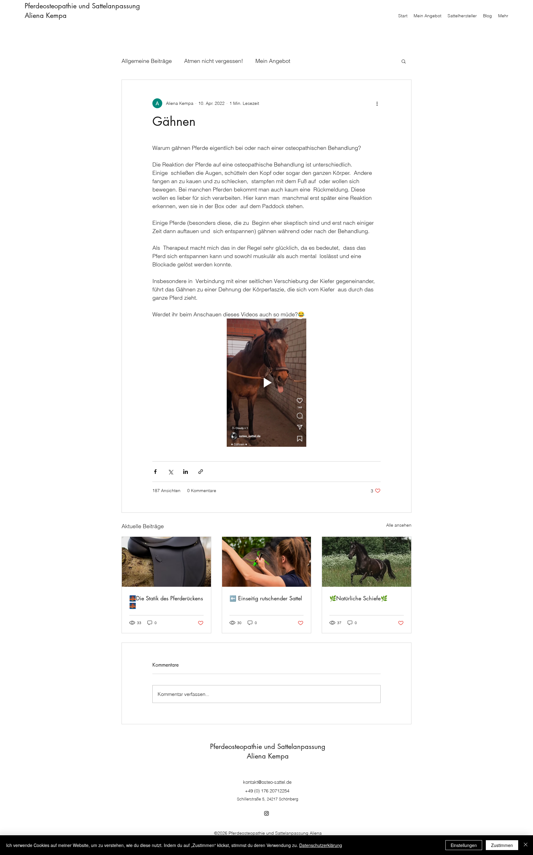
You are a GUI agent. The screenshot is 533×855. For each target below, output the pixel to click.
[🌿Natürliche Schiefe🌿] (366, 562)
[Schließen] (525, 845)
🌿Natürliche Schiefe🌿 (358, 598)
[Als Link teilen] (201, 472)
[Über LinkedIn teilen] (185, 472)
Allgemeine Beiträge (147, 60)
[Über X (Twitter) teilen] (170, 472)
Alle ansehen (398, 525)
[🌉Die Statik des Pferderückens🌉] (166, 562)
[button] (404, 61)
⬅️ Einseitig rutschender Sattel (265, 598)
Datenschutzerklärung (320, 845)
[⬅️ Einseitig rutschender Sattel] (266, 562)
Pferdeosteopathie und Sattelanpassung (82, 6)
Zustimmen (502, 845)
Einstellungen (464, 845)
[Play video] (266, 383)
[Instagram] (266, 813)
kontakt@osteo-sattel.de (267, 782)
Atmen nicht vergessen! (213, 60)
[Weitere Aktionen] (377, 103)
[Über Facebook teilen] (155, 472)
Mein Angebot (272, 60)
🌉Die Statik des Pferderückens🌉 (166, 601)
